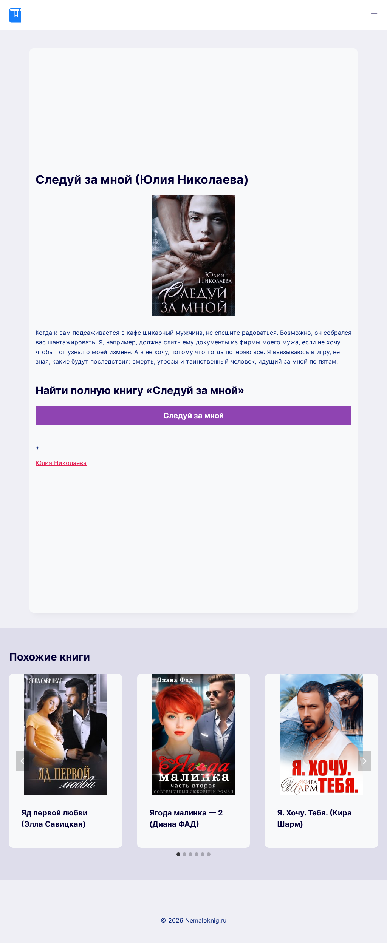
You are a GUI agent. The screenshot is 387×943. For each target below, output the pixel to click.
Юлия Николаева (61, 463)
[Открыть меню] (374, 15)
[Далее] (364, 761)
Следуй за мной (193, 415)
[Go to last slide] (22, 761)
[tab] (178, 854)
